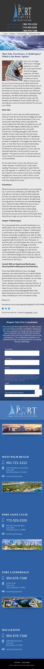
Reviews (11, 37)
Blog (24, 37)
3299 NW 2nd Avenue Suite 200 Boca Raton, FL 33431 (14, 643)
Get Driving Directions (14, 476)
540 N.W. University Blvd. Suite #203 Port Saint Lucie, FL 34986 (15, 528)
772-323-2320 (30, 27)
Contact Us (31, 37)
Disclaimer (26, 662)
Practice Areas (22, 33)
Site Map (17, 662)
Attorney (12, 33)
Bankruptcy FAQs (34, 33)
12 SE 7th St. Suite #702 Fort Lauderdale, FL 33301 (15, 585)
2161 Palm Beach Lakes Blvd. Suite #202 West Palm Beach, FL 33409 (17, 470)
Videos (18, 37)
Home (6, 33)
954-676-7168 (30, 31)
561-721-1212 (30, 24)
